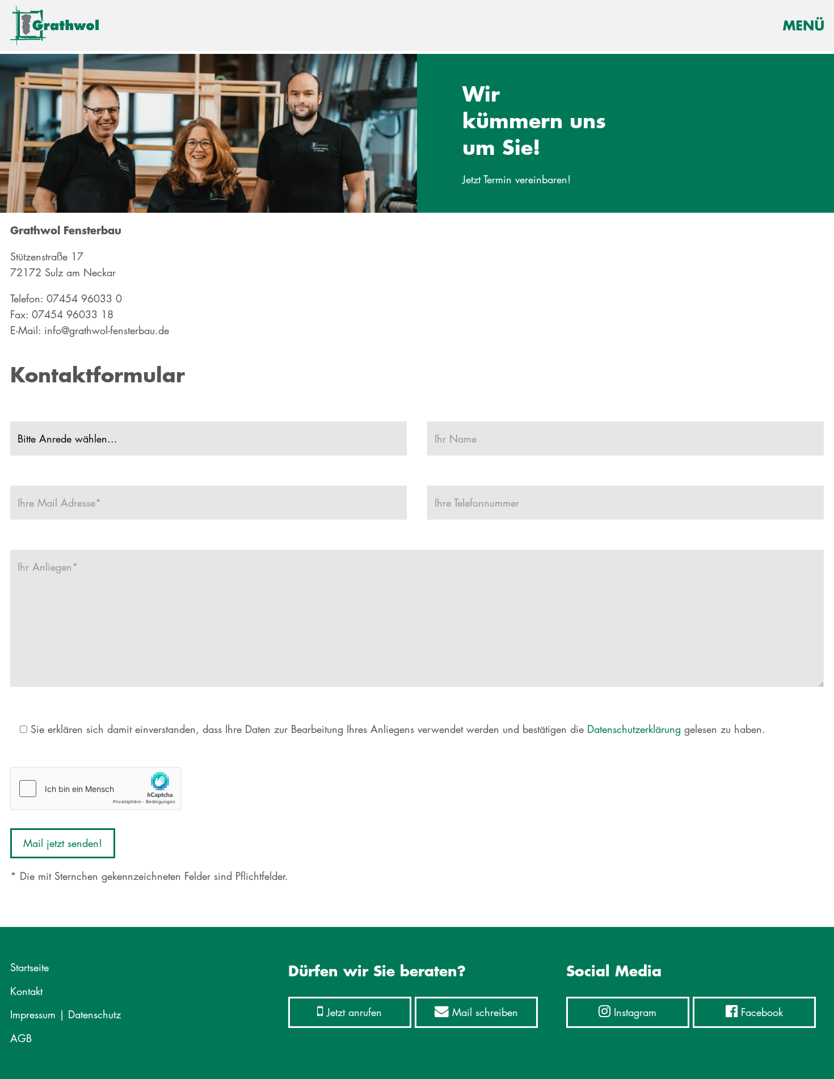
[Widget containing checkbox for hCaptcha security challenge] (96, 788)
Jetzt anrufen (352, 1012)
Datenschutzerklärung (634, 729)
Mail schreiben (483, 1012)
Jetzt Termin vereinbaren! (516, 179)
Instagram (633, 1012)
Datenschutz (94, 1014)
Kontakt (26, 991)
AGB (21, 1038)
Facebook (760, 1012)
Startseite (29, 967)
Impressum (33, 1014)
